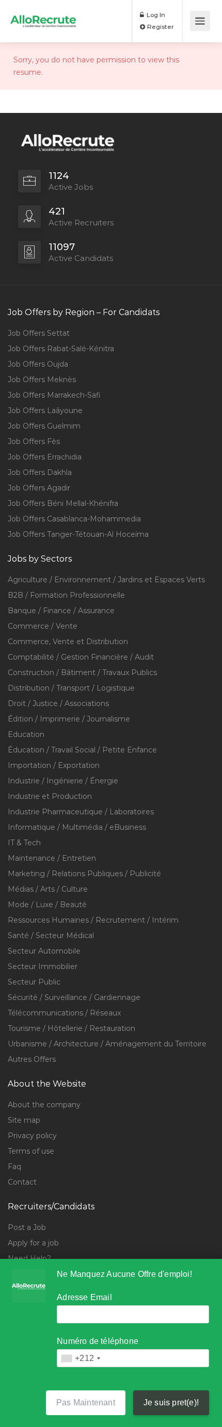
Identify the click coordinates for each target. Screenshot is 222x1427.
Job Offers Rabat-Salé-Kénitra (61, 348)
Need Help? (29, 1258)
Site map (24, 1120)
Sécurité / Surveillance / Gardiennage (74, 997)
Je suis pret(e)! (171, 1402)
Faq (14, 1166)
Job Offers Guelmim (44, 426)
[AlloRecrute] (43, 14)
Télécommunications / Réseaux (64, 1013)
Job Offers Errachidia (45, 457)
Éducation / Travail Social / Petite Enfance (82, 749)
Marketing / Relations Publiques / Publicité (84, 873)
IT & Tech (24, 842)
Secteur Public (34, 982)
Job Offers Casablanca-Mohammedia (74, 518)
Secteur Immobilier (42, 966)
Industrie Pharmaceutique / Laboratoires (81, 811)
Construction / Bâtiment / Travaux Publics (82, 672)
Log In (155, 15)
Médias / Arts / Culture (48, 889)
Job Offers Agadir (39, 488)
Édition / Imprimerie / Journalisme (69, 719)
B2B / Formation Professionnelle (66, 595)
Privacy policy (32, 1135)
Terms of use (31, 1151)
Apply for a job (33, 1243)
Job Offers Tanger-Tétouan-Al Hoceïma (78, 534)
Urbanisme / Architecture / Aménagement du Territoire (107, 1043)
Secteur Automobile (44, 951)
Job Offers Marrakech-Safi (54, 395)
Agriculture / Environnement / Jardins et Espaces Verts (106, 579)
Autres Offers (32, 1059)
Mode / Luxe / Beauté (47, 904)
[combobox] (80, 1358)
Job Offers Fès (34, 441)
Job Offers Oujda (38, 364)
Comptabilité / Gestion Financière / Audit (81, 657)
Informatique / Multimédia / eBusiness (77, 827)
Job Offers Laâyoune (45, 410)
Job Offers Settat (39, 333)
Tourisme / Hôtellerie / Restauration (71, 1028)
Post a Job (27, 1227)
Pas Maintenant (85, 1402)
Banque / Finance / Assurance (61, 610)
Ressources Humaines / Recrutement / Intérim (93, 920)
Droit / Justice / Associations (58, 703)
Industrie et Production (50, 796)
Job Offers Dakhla (40, 472)
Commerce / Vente (42, 626)
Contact (22, 1182)
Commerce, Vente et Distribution (68, 641)
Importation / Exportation (54, 765)
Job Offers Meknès (42, 379)
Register (160, 26)
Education (26, 734)
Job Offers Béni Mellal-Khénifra (63, 503)
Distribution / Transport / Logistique (71, 688)
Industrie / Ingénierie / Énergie (63, 780)
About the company (44, 1104)
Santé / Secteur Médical (51, 935)
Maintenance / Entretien (52, 858)
